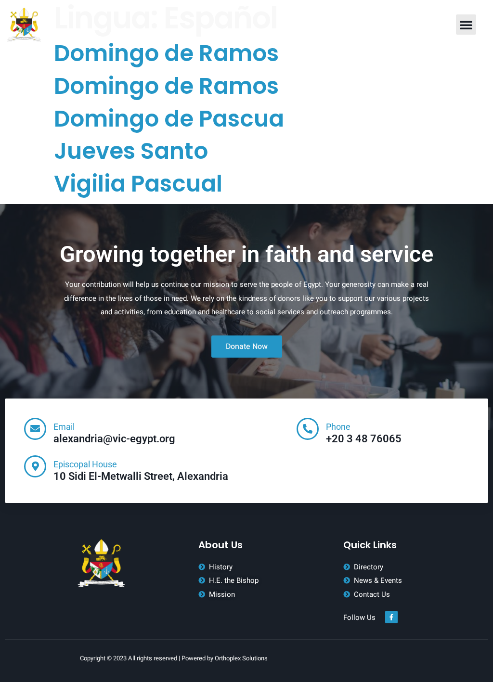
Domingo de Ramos (166, 53)
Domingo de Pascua (169, 118)
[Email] (35, 429)
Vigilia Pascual (138, 183)
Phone (338, 427)
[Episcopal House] (35, 466)
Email (64, 427)
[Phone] (308, 429)
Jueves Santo (131, 151)
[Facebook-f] (391, 617)
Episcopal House (85, 464)
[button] (466, 24)
